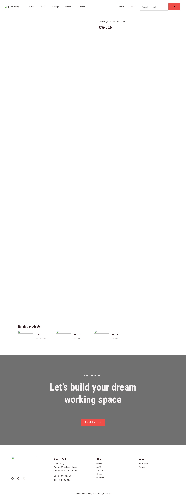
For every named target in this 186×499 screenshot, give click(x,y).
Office (99, 463)
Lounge (99, 470)
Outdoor (102, 21)
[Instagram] (12, 478)
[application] (35, 7)
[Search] (174, 6)
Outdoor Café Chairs (117, 21)
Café (98, 467)
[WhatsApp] (24, 478)
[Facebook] (18, 478)
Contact (142, 467)
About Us (143, 463)
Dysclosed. (107, 493)
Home (99, 474)
